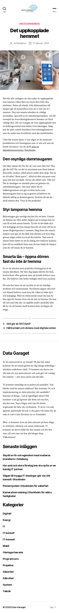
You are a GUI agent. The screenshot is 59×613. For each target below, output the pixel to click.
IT (4, 526)
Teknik (7, 591)
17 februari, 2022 (41, 43)
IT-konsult (9, 539)
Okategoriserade (29, 23)
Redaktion (21, 43)
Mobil (6, 545)
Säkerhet (8, 571)
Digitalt (7, 513)
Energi (6, 520)
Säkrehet (8, 578)
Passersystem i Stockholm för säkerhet (25, 485)
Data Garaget (18, 607)
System (7, 584)
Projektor (8, 565)
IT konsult (8, 533)
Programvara (11, 558)
